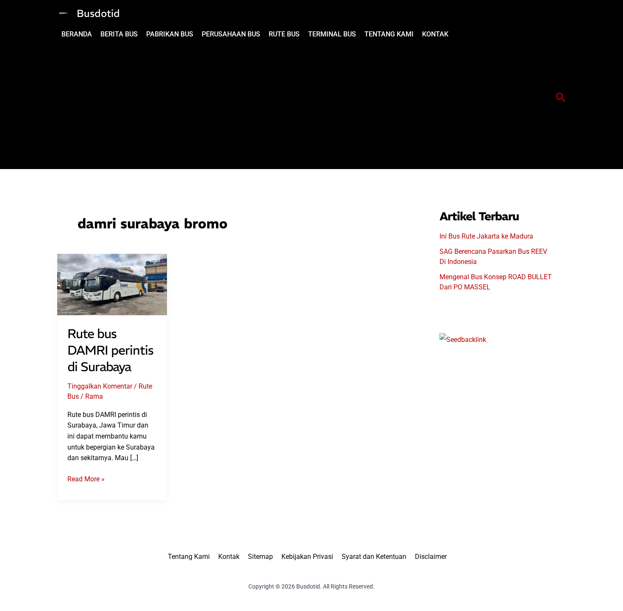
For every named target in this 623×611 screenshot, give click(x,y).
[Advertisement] (255, 105)
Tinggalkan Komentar (99, 386)
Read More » (86, 480)
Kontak (228, 557)
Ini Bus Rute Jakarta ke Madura (486, 236)
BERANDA (76, 34)
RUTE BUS (284, 34)
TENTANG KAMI (389, 34)
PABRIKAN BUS (169, 34)
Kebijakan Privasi (307, 557)
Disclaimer (431, 557)
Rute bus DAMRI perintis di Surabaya (110, 350)
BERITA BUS (119, 34)
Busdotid (98, 13)
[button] (561, 98)
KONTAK (435, 34)
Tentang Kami (189, 557)
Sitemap (260, 557)
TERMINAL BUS (332, 34)
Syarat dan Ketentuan (374, 557)
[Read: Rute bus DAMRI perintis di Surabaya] (112, 284)
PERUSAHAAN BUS (231, 34)
